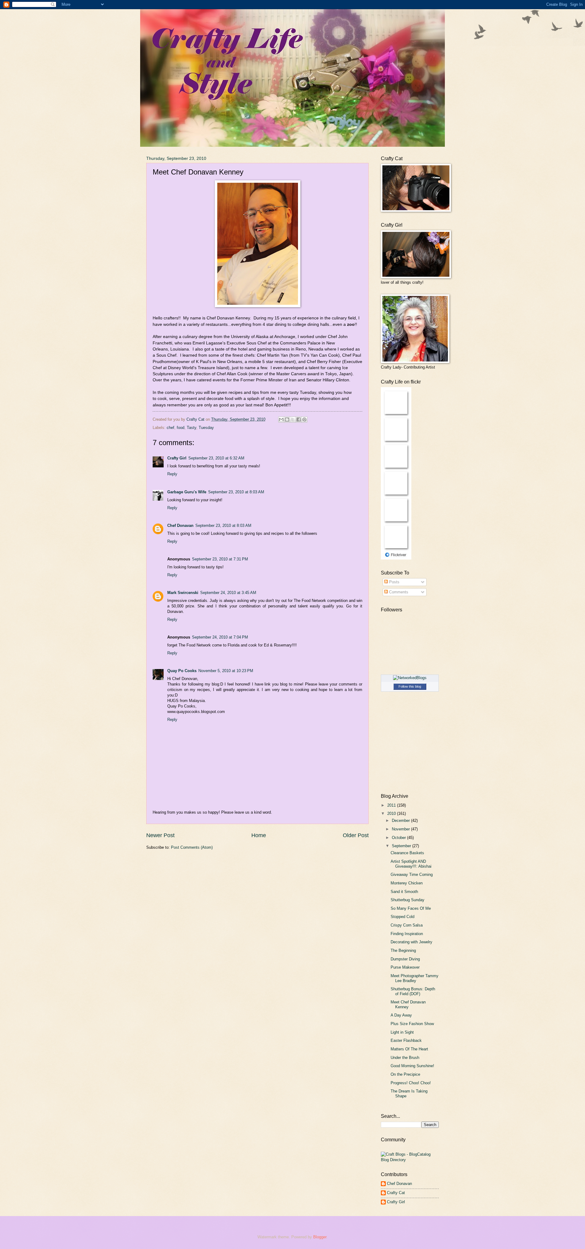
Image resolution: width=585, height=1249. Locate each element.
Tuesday (206, 427)
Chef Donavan (180, 525)
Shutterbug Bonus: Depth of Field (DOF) (413, 991)
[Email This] (281, 419)
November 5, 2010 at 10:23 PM (225, 670)
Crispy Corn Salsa (407, 925)
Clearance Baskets (407, 853)
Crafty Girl (176, 458)
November (401, 829)
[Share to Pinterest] (304, 419)
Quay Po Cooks (182, 670)
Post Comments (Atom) (192, 847)
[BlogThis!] (287, 419)
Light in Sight (402, 1032)
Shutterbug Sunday (407, 900)
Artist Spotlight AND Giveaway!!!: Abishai (411, 863)
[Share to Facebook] (299, 419)
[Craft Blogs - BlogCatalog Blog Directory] (410, 1159)
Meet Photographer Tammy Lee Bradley (414, 978)
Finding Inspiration (407, 933)
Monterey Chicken (407, 883)
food (180, 427)
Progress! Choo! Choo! (411, 1083)
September (402, 846)
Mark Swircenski (182, 592)
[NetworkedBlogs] (410, 677)
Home (258, 835)
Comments (398, 592)
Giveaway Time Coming (412, 874)
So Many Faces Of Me (411, 908)
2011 (392, 805)
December (401, 820)
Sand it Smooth (404, 891)
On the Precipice (405, 1074)
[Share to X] (293, 419)
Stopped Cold (402, 916)
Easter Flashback (406, 1040)
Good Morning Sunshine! (412, 1066)
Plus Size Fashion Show (412, 1023)
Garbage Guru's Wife (186, 492)
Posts (393, 582)
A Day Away (401, 1015)
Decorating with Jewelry (411, 942)
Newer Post (160, 835)
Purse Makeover (405, 967)
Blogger (319, 1237)
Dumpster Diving (405, 959)
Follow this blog (410, 686)
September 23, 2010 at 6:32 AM (216, 458)
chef (170, 427)
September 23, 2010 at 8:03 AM (236, 492)
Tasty (191, 427)
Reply (172, 474)
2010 (392, 813)
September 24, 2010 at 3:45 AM (228, 592)
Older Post (356, 835)
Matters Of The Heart (409, 1049)
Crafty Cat (396, 1192)
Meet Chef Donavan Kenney (408, 1004)
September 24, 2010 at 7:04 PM (220, 637)
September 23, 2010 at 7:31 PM (220, 559)
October (399, 837)
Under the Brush (405, 1057)
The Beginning (403, 950)
